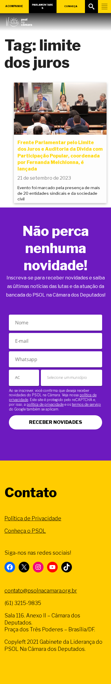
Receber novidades (55, 422)
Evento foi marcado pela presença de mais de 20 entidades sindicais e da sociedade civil (58, 193)
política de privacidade (45, 404)
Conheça (70, 6)
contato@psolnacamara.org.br (40, 591)
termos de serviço (86, 404)
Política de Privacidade (32, 518)
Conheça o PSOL (25, 531)
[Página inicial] (19, 20)
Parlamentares (42, 6)
